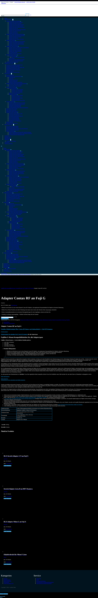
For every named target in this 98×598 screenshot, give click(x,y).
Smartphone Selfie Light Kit (12, 111)
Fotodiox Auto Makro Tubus (12, 127)
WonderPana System (9, 63)
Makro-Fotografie (8, 124)
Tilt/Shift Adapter (12, 56)
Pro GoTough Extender (14, 117)
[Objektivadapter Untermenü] (12, 19)
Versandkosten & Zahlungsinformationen (45, 582)
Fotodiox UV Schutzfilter (17, 90)
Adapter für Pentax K (13, 37)
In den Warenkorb (4, 318)
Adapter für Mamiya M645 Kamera (16, 43)
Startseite (2, 274)
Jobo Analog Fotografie (11, 110)
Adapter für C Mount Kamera (15, 51)
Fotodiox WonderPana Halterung (13, 69)
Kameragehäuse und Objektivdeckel (14, 76)
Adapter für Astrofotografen (12, 191)
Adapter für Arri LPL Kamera (15, 49)
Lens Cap (11, 78)
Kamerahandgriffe (10, 75)
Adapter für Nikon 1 (13, 31)
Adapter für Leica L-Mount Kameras (17, 27)
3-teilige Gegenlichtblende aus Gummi (17, 102)
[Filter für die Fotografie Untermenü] (16, 87)
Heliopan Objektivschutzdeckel (15, 82)
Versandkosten (14, 305)
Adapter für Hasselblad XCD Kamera (17, 41)
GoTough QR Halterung (14, 114)
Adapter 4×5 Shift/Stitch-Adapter (16, 60)
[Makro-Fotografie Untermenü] (13, 125)
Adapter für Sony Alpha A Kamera (16, 39)
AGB (37, 579)
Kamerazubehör (9, 122)
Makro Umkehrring (10, 131)
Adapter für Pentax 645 (14, 45)
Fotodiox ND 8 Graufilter (17, 91)
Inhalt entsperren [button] (4, 378)
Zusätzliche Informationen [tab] (9, 323)
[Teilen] (3, 596)
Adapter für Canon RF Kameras (16, 22)
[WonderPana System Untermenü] (14, 63)
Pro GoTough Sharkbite (14, 118)
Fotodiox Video (7, 264)
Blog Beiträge (7, 266)
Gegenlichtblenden (10, 101)
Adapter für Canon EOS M (14, 30)
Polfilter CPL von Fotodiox (17, 89)
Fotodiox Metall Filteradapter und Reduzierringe (16, 83)
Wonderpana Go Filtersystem (15, 120)
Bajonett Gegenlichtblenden (15, 106)
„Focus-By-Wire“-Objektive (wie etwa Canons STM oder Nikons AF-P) (19, 398)
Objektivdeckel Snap (13, 79)
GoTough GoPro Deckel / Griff (15, 113)
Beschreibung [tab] (6, 322)
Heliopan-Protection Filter (17, 98)
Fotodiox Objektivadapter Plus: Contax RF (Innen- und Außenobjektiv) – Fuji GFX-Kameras (26, 329)
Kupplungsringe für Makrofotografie (16, 134)
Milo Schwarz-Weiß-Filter (14, 93)
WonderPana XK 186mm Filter (13, 72)
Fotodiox (68, 319)
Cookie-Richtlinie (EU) (9, 583)
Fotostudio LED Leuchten (11, 108)
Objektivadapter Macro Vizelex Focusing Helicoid (17, 128)
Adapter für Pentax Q (13, 33)
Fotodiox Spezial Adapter (11, 54)
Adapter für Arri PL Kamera (15, 48)
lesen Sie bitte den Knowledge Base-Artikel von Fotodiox (70, 404)
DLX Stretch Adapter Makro (12, 126)
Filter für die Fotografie (11, 87)
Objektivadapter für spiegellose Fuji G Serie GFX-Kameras (14, 334)
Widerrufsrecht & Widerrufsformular (44, 583)
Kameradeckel (12, 77)
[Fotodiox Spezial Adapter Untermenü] (17, 184)
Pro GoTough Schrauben (14, 119)
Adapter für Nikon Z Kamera (15, 23)
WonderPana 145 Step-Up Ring (13, 68)
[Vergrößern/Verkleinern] (0, 596)
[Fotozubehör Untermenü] (11, 74)
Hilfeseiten (7, 139)
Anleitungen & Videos (11, 141)
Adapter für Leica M (13, 28)
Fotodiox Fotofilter (13, 88)
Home (5, 148)
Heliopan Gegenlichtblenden (15, 105)
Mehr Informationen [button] (5, 376)
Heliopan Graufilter (16, 99)
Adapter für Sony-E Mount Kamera (16, 24)
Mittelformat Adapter (10, 40)
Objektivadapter (8, 19)
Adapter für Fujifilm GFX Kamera (16, 42)
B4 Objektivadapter (13, 52)
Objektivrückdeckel (13, 81)
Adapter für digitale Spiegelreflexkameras (15, 34)
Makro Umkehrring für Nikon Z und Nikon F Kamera (20, 133)
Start (2, 288)
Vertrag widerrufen (9, 143)
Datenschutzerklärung (41, 581)
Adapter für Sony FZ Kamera (15, 53)
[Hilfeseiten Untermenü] (10, 140)
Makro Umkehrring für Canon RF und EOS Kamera (20, 132)
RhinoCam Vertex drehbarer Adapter (16, 59)
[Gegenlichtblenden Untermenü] (14, 230)
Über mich (6, 269)
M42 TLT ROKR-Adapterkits (18, 57)
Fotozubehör (7, 73)
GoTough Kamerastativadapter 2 (16, 116)
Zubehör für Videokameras (12, 251)
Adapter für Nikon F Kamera (15, 36)
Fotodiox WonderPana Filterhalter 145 (14, 64)
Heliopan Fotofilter (13, 94)
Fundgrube (6, 263)
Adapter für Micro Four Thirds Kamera (17, 29)
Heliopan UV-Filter (16, 96)
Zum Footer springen (15, 0)
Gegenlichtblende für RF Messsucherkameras (18, 107)
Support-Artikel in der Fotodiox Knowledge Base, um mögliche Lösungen (31, 397)
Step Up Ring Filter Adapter (15, 85)
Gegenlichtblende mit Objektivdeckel (17, 104)
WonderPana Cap (10, 70)
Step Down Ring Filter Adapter (15, 84)
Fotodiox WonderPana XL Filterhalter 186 (15, 67)
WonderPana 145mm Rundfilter (13, 66)
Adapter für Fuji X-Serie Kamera (16, 25)
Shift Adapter (12, 58)
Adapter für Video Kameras (12, 46)
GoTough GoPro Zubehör (11, 112)
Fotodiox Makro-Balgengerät (12, 129)
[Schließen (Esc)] (4, 596)
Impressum (38, 578)
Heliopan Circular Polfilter (17, 95)
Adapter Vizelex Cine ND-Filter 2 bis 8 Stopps (19, 47)
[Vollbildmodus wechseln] (1, 596)
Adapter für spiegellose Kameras (13, 21)
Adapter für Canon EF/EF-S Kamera (17, 35)
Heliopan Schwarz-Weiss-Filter (18, 100)
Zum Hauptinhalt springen (5, 0)
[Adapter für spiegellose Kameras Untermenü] (20, 21)
